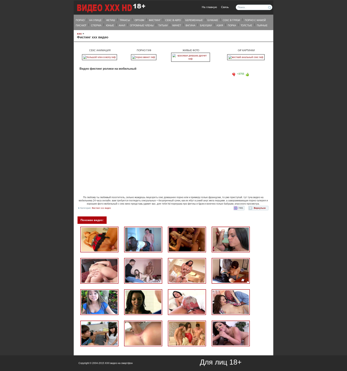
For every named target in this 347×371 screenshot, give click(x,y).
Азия (219, 25)
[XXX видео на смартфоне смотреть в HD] (111, 8)
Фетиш (110, 20)
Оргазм (139, 20)
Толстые (246, 25)
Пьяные (262, 25)
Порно (80, 20)
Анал (122, 25)
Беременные (194, 20)
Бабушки (206, 25)
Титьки (163, 25)
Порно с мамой (255, 20)
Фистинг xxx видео (101, 208)
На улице (95, 20)
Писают (81, 25)
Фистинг (155, 20)
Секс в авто (173, 20)
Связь (225, 7)
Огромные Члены (142, 25)
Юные (110, 25)
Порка (232, 25)
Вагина (190, 25)
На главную (209, 7)
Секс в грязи (231, 20)
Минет (176, 25)
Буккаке (212, 20)
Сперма (96, 25)
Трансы (125, 20)
